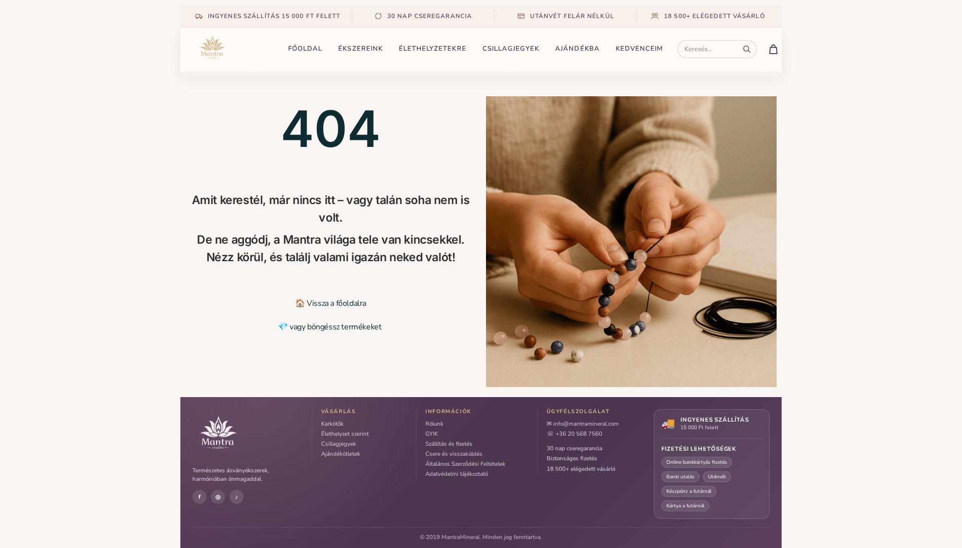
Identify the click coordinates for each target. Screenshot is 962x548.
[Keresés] (747, 49)
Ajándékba (577, 48)
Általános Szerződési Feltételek (465, 463)
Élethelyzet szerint (345, 433)
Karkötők (332, 423)
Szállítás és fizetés (448, 443)
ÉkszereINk (360, 48)
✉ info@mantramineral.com (583, 423)
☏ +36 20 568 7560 (574, 433)
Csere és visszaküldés (454, 453)
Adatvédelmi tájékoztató (456, 473)
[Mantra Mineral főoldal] (235, 49)
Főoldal (305, 48)
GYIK (431, 433)
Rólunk (434, 423)
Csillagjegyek (511, 48)
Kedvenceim (639, 48)
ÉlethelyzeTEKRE (432, 48)
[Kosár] (773, 49)
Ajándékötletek (340, 453)
